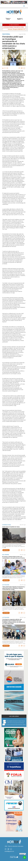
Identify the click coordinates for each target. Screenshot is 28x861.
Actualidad (5, 584)
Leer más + (6, 550)
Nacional (6, 34)
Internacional (6, 524)
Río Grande (5, 554)
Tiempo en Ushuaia (14, 19)
